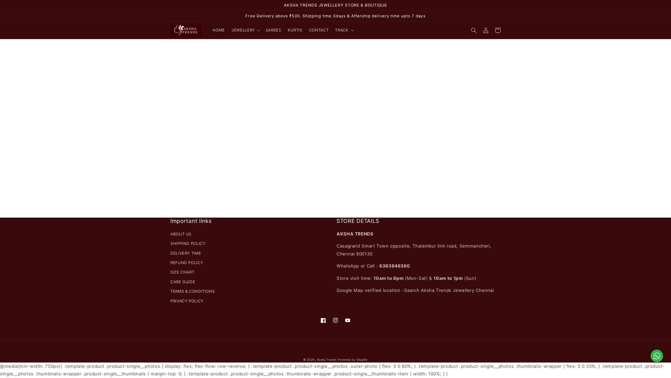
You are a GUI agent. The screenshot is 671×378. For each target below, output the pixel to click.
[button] (245, 30)
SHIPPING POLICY (187, 243)
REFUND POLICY (186, 262)
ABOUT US (180, 234)
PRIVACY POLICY (187, 301)
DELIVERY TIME (185, 253)
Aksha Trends (327, 359)
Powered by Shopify (353, 359)
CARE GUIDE (182, 282)
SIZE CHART (182, 272)
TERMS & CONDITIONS (192, 291)
